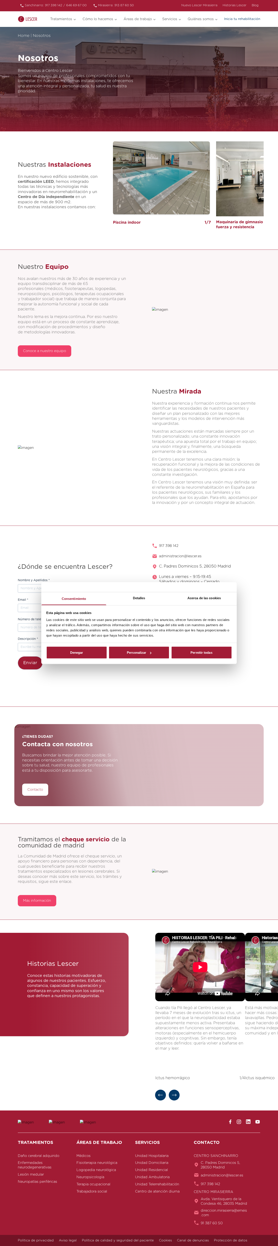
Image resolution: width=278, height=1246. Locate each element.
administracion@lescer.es (180, 556)
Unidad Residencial (151, 1170)
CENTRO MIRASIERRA (213, 1192)
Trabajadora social (91, 1191)
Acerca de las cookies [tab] (204, 598)
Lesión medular (31, 1174)
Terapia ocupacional (93, 1184)
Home (24, 36)
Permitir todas (201, 652)
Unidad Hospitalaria (152, 1155)
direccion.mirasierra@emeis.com (224, 1213)
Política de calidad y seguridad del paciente (118, 1240)
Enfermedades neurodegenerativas (34, 1165)
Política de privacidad (36, 1240)
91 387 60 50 (212, 1223)
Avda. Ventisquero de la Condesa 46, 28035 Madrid (224, 1201)
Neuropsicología (90, 1177)
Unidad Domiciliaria (151, 1163)
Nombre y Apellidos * (34, 580)
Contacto (35, 789)
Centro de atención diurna (157, 1191)
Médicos (83, 1155)
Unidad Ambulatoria (152, 1177)
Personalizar (136, 652)
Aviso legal (68, 1240)
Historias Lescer (235, 5)
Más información (37, 900)
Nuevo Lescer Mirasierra (199, 5)
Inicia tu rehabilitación (242, 19)
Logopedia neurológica (96, 1170)
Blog (255, 5)
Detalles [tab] (139, 598)
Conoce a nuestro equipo (44, 351)
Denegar (76, 652)
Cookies (165, 1240)
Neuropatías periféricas (37, 1181)
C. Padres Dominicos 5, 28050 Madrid (220, 1165)
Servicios (169, 19)
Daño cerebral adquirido (38, 1155)
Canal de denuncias (193, 1240)
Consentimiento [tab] (74, 598)
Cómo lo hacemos (98, 19)
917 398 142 (168, 546)
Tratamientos (61, 19)
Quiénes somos (201, 19)
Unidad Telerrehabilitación (157, 1184)
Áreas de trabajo (138, 19)
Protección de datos (230, 1240)
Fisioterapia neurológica (96, 1163)
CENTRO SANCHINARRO (216, 1155)
